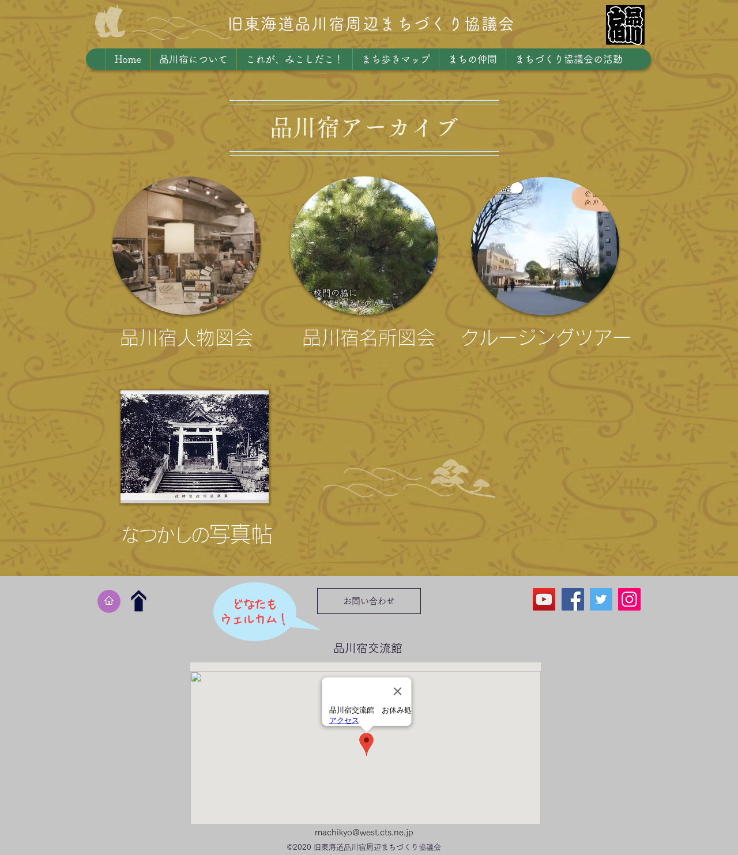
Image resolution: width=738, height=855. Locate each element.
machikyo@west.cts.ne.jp (364, 832)
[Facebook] (573, 599)
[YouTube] (544, 599)
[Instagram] (629, 599)
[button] (186, 268)
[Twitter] (601, 599)
